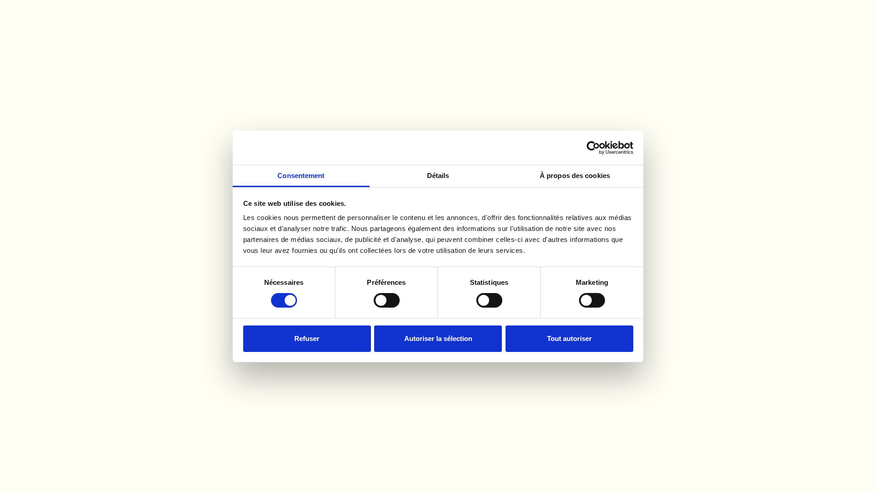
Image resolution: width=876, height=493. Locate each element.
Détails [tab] (438, 175)
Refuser (306, 338)
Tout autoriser (569, 338)
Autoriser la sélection (438, 338)
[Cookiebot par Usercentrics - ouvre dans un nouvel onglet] (593, 147)
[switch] (387, 300)
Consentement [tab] (300, 175)
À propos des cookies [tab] (575, 175)
